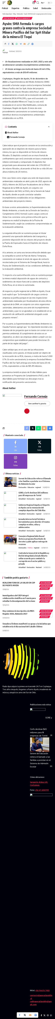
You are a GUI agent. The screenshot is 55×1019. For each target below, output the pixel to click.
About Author (12, 132)
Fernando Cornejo (17, 137)
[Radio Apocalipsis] (9, 2)
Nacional (39, 567)
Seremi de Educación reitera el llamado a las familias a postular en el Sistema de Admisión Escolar (35, 481)
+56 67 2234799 (42, 790)
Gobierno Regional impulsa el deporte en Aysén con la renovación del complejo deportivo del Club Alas (34, 507)
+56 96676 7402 (42, 990)
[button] (5, 2)
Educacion (31, 487)
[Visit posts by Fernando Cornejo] (5, 51)
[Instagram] (15, 461)
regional (38, 487)
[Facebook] (15, 446)
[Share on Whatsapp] (16, 44)
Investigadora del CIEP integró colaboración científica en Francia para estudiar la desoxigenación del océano (19, 598)
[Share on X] (12, 44)
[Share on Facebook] (8, 44)
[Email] (24, 44)
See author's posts (37, 403)
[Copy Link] (28, 44)
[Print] (32, 44)
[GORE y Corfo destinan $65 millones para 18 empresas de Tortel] (10, 496)
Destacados (9, 18)
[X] (39, 446)
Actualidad (22, 499)
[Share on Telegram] (20, 44)
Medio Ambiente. (24, 18)
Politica (30, 548)
